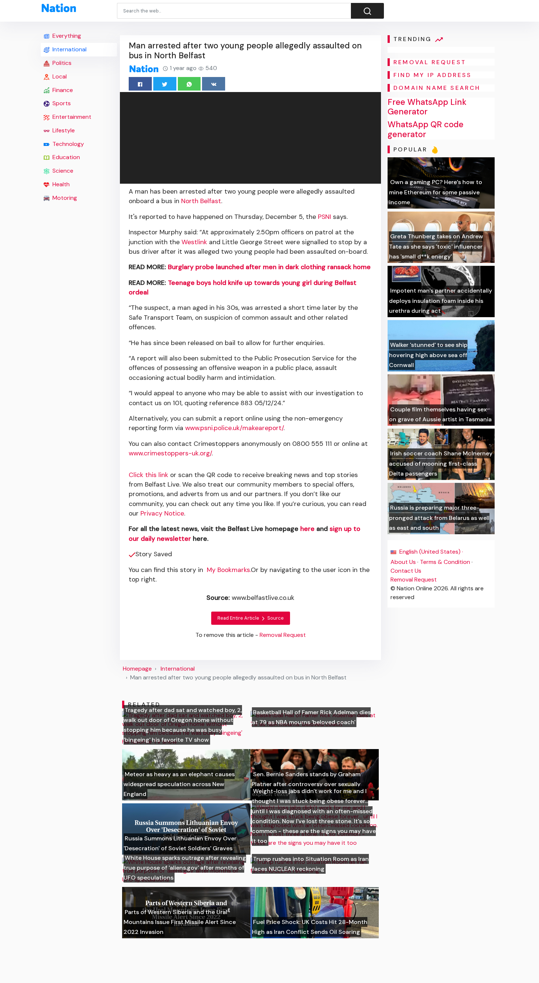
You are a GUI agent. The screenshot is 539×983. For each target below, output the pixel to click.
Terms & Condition (445, 562)
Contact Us (405, 571)
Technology (67, 144)
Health (60, 184)
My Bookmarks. (229, 570)
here (307, 529)
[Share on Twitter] (164, 84)
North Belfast (201, 201)
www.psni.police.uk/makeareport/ (234, 428)
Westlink (194, 242)
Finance (62, 90)
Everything (66, 36)
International (69, 49)
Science (62, 171)
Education (65, 157)
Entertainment (71, 117)
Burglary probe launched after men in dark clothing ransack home (269, 267)
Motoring (64, 198)
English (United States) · (430, 551)
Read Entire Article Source (250, 618)
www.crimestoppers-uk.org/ (170, 453)
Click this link (148, 475)
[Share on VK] (213, 84)
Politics (61, 63)
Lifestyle (63, 130)
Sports (61, 103)
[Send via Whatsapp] (189, 84)
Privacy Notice (162, 513)
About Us (403, 562)
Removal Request (413, 579)
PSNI (324, 217)
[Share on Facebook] (140, 84)
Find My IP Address (432, 75)
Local (59, 76)
